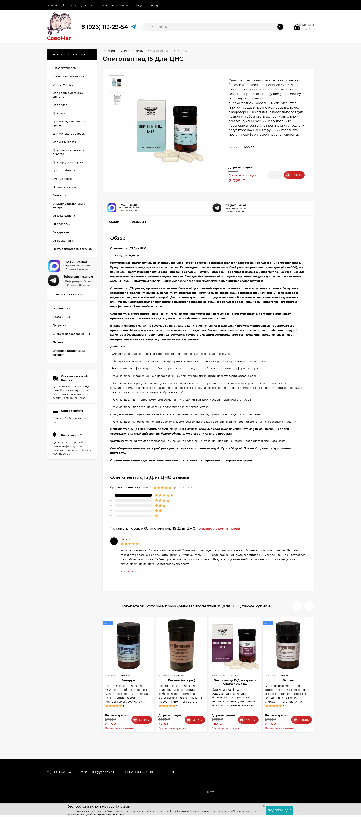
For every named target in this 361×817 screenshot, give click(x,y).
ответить (130, 571)
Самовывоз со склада (114, 5)
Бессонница (61, 317)
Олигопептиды (131, 51)
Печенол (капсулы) (181, 680)
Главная (52, 5)
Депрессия (60, 325)
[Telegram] (132, 27)
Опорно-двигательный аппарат (69, 352)
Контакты (69, 5)
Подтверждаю (280, 810)
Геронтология (62, 308)
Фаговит (288, 680)
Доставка (87, 5)
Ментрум (128, 680)
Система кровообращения (71, 334)
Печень (58, 342)
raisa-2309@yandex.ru (97, 772)
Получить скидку (147, 5)
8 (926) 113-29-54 (104, 26)
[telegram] (173, 772)
